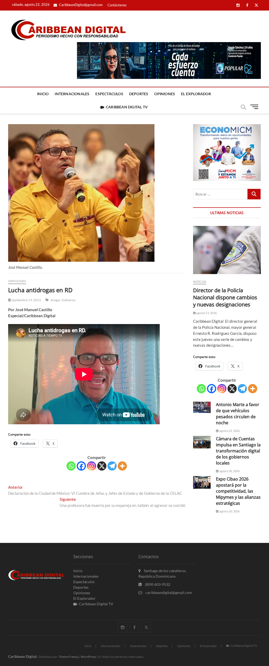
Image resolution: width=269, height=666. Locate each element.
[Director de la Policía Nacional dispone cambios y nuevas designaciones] (227, 250)
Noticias (199, 281)
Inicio (43, 94)
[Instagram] (91, 466)
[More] (122, 466)
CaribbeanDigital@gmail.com (80, 5)
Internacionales (72, 94)
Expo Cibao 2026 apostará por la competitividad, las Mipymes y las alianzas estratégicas (238, 491)
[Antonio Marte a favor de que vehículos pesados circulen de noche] (202, 407)
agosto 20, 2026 (229, 471)
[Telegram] (112, 466)
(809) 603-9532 (157, 584)
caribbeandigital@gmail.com (168, 592)
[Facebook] (81, 466)
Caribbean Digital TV (127, 107)
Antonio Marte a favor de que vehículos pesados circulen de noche (237, 414)
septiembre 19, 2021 (26, 300)
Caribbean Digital (22, 656)
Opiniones (164, 94)
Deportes (138, 94)
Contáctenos (117, 5)
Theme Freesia (69, 657)
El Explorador (196, 94)
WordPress (88, 657)
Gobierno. (69, 300)
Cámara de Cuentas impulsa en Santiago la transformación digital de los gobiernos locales (238, 451)
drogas (55, 300)
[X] (101, 466)
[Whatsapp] (71, 466)
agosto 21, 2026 (206, 313)
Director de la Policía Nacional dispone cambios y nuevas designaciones (225, 297)
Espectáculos (109, 94)
